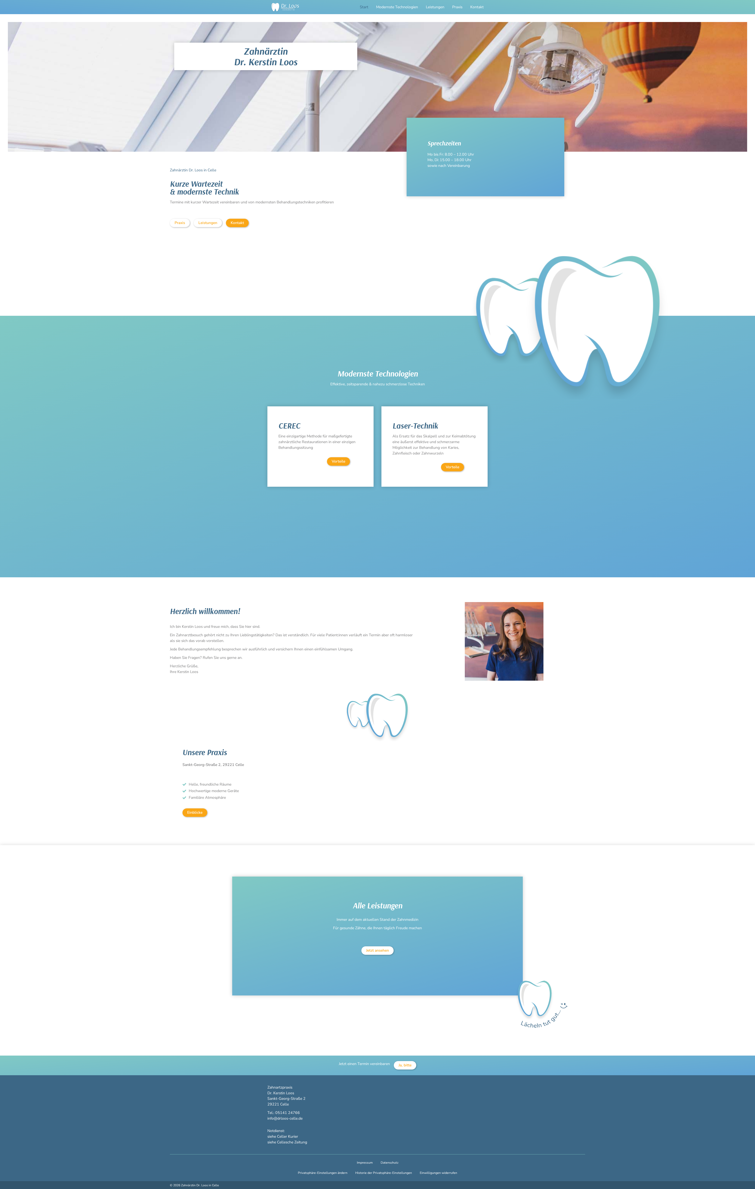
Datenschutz (389, 1163)
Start (364, 7)
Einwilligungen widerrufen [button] (438, 1173)
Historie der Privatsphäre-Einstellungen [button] (383, 1173)
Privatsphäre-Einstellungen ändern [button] (322, 1173)
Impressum (365, 1163)
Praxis (457, 7)
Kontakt (477, 7)
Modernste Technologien (397, 7)
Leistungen (435, 7)
